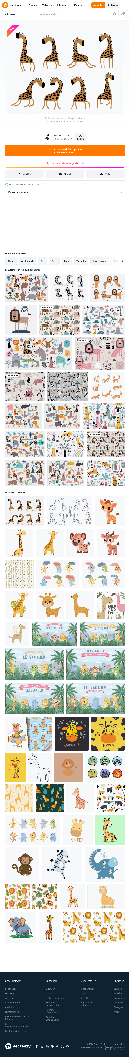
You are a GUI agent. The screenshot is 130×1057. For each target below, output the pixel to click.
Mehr (77, 5)
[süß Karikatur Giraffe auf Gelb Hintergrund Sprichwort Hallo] (15, 767)
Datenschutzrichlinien (112, 1046)
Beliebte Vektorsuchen (53, 1004)
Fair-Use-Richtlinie (111, 1048)
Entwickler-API (12, 1011)
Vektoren (16, 5)
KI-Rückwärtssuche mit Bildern (17, 1018)
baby (66, 261)
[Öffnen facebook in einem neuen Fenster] (37, 1046)
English (116, 988)
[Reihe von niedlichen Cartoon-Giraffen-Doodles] (69, 511)
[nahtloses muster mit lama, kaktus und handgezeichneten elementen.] (104, 416)
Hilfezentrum (87, 988)
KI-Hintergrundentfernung (18, 1025)
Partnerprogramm (55, 997)
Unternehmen (12, 1002)
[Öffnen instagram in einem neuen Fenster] (42, 1046)
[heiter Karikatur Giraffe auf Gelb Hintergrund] (108, 734)
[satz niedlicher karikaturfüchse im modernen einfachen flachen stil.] (108, 386)
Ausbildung (11, 1007)
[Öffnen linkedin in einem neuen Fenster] (47, 1046)
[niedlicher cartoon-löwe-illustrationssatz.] (107, 288)
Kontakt (84, 993)
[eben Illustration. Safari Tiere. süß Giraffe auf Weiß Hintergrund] (19, 543)
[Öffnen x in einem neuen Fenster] (62, 1046)
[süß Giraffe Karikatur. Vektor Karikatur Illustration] (110, 830)
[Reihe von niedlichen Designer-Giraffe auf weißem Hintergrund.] (24, 511)
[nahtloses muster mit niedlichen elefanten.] (59, 320)
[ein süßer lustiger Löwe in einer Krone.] (21, 320)
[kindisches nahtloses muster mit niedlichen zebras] (67, 386)
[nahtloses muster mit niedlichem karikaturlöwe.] (100, 353)
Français (116, 1007)
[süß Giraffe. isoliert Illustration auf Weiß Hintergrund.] (50, 927)
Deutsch (116, 1002)
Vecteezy (9, 993)
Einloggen (113, 5)
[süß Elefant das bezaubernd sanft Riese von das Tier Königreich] (20, 927)
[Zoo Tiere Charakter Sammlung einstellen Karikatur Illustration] (105, 767)
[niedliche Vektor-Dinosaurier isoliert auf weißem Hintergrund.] (103, 320)
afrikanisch (27, 261)
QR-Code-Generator (15, 1031)
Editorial (61, 5)
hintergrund (100, 261)
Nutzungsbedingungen (88, 1046)
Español (116, 993)
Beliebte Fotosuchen (52, 1011)
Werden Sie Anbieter (86, 1004)
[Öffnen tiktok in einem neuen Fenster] (57, 1046)
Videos (46, 5)
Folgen (80, 138)
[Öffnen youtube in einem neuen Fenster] (67, 1046)
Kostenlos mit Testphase (65, 150)
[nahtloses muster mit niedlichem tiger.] (65, 444)
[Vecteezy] (5, 5)
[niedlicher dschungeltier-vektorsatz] (26, 288)
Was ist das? (33, 184)
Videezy (9, 997)
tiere (54, 261)
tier (43, 261)
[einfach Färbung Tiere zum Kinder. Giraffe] (40, 767)
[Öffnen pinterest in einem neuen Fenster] (52, 1046)
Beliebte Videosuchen (52, 1018)
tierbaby (81, 261)
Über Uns (85, 997)
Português (117, 997)
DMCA (49, 993)
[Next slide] (117, 261)
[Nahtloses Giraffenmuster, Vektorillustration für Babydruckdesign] (19, 798)
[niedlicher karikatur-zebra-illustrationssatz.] (69, 288)
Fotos (32, 5)
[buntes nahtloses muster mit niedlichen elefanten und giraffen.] (25, 386)
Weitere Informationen (19, 192)
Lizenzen (50, 988)
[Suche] (115, 14)
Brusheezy (10, 988)
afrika (11, 261)
